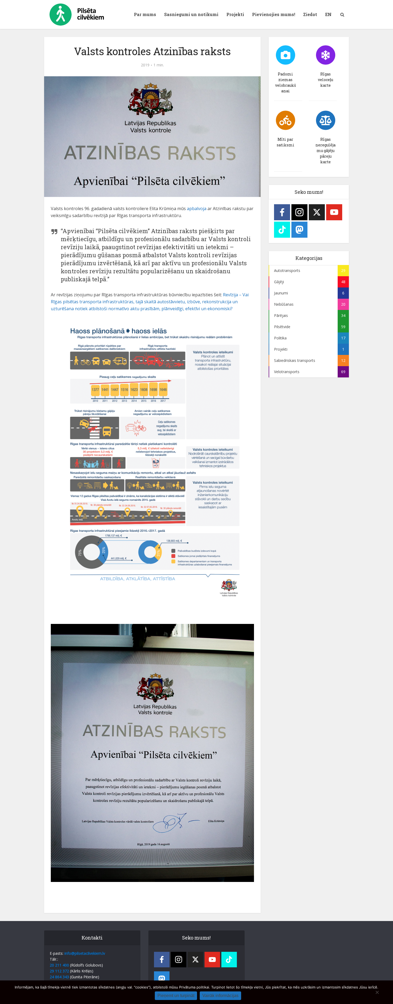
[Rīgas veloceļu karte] (325, 55)
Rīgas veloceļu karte (325, 79)
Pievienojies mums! (273, 14)
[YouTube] (334, 212)
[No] (377, 992)
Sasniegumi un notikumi (191, 14)
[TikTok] (282, 230)
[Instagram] (299, 212)
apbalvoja (196, 208)
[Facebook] (282, 212)
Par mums (145, 14)
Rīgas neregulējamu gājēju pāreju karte (325, 150)
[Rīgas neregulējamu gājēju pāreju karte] (325, 120)
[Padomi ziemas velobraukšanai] (285, 55)
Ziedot (310, 14)
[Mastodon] (299, 230)
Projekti (235, 14)
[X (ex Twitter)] (317, 212)
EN (328, 14)
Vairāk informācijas (220, 995)
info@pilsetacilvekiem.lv (84, 953)
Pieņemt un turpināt (175, 995)
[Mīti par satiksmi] (285, 120)
